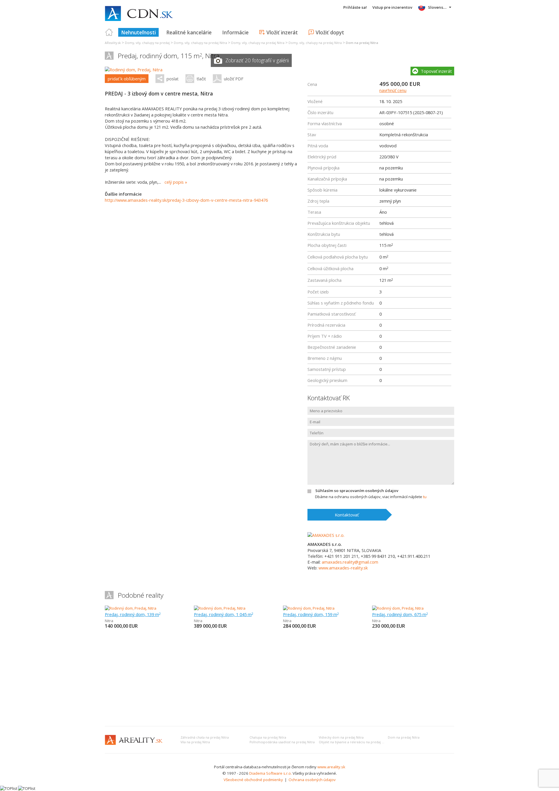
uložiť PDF (233, 79)
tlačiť (201, 79)
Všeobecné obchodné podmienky (253, 779)
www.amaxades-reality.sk (343, 568)
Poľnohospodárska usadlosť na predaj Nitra (282, 742)
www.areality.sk (331, 766)
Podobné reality (140, 595)
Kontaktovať (347, 515)
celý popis (174, 182)
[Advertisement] (279, 678)
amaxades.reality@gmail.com (350, 562)
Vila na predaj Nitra (195, 742)
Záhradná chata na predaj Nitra (205, 737)
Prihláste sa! (355, 7)
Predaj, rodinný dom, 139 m (133, 614)
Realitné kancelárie (189, 32)
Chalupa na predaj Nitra (268, 737)
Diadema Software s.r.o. (270, 773)
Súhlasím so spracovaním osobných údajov (356, 490)
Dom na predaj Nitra (404, 737)
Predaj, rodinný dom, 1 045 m (223, 614)
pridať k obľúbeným (127, 79)
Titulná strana (109, 32)
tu (425, 496)
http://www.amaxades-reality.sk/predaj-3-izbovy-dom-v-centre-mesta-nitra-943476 (186, 200)
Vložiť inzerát (282, 32)
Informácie (235, 32)
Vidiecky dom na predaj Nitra (341, 737)
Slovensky (437, 7)
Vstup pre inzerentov (392, 7)
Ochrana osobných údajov (312, 779)
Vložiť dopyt (330, 32)
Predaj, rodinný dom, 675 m (400, 614)
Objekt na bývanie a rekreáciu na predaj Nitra (354, 742)
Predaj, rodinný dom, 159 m (311, 614)
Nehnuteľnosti (138, 32)
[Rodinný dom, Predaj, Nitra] (133, 69)
